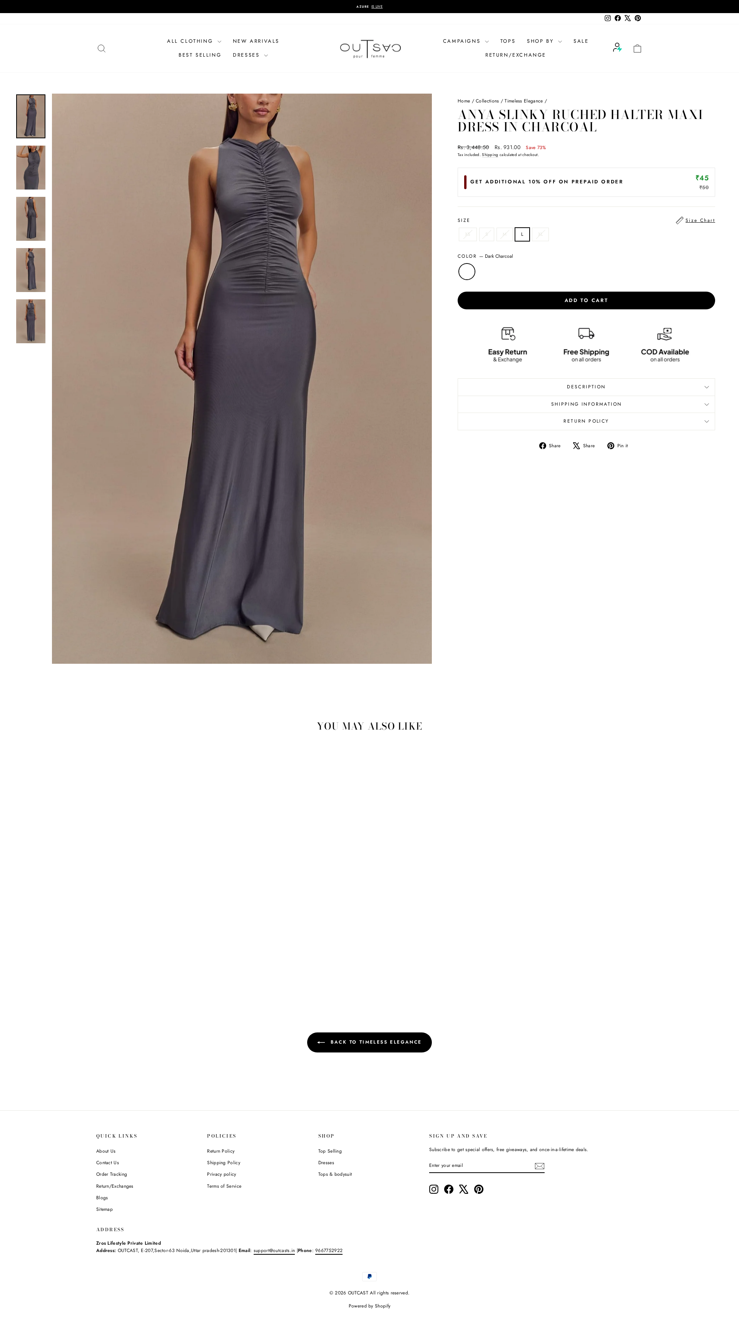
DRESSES (247, 55)
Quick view (161, 938)
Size (586, 220)
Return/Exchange (515, 55)
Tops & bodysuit (335, 1174)
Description (586, 386)
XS (468, 234)
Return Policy (220, 1151)
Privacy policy (221, 1174)
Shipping (490, 155)
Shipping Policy (223, 1162)
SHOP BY (541, 41)
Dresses (326, 1162)
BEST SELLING (200, 55)
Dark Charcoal (467, 271)
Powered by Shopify (369, 1305)
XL (540, 234)
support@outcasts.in (274, 1250)
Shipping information (586, 404)
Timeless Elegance (524, 100)
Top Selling (330, 1151)
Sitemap (104, 1209)
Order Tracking (111, 1174)
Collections (487, 100)
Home (464, 100)
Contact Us (107, 1162)
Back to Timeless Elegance (374, 1042)
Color (485, 256)
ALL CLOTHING (191, 41)
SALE (581, 41)
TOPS (507, 41)
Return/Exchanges (115, 1186)
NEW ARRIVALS (256, 41)
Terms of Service (224, 1186)
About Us (105, 1151)
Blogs (102, 1197)
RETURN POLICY (586, 421)
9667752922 (329, 1250)
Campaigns (463, 41)
